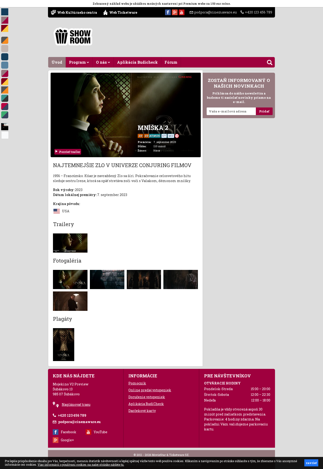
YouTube (100, 432)
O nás (102, 62)
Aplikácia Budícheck (137, 62)
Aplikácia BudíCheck (146, 404)
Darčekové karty (142, 410)
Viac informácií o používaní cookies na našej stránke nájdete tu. (81, 464)
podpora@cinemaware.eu (215, 12)
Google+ (67, 440)
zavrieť (311, 463)
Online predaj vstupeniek (149, 390)
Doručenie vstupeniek (146, 397)
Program (78, 62)
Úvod (57, 62)
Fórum (171, 62)
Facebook (68, 432)
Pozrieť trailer (69, 152)
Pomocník (137, 383)
